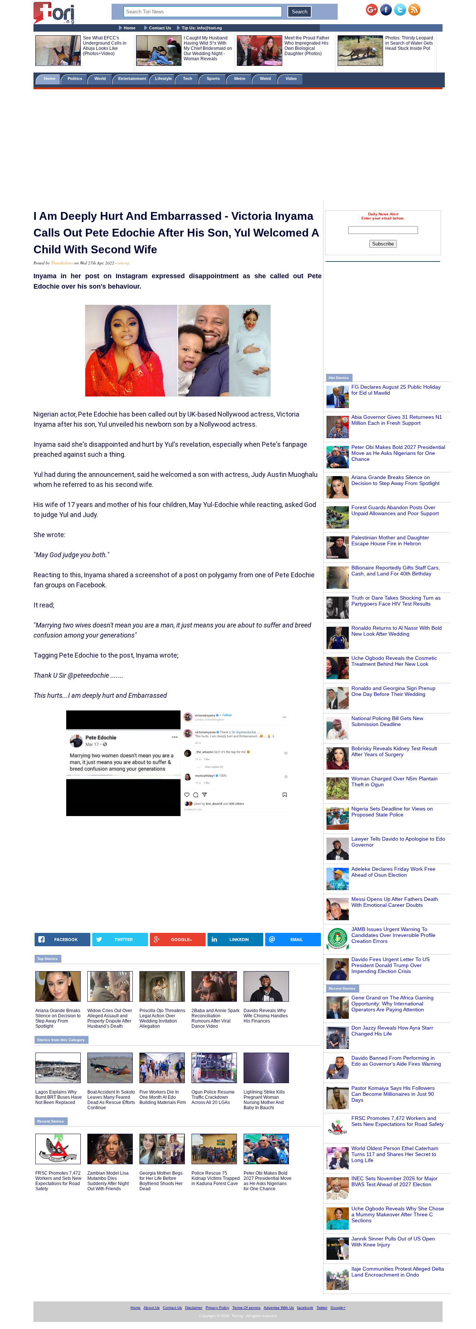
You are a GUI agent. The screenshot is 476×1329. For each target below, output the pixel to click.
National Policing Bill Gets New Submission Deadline (387, 721)
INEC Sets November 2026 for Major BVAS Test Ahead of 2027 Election (394, 1181)
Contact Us (160, 28)
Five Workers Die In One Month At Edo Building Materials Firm (162, 1097)
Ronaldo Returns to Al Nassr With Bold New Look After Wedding (396, 631)
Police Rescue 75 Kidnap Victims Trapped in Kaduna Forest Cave (216, 1178)
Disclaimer (193, 1308)
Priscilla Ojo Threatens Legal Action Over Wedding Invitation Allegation (162, 1018)
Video (291, 78)
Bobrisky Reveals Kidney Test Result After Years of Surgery (394, 751)
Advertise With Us (279, 1308)
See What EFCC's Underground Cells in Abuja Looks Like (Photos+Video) (104, 45)
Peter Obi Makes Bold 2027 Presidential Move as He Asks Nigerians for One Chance (398, 453)
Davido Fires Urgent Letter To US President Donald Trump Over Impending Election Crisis (390, 965)
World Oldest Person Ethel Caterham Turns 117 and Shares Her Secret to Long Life (394, 1154)
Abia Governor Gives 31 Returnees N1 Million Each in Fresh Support (396, 420)
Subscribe (383, 244)
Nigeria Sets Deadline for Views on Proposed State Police (392, 812)
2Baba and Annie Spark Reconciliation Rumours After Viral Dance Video (215, 1018)
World (101, 78)
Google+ (338, 1308)
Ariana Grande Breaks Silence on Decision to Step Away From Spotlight (395, 480)
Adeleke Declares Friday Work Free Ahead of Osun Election (393, 872)
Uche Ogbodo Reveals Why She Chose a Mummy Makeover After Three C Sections (397, 1214)
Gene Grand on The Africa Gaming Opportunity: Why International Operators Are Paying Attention (392, 1003)
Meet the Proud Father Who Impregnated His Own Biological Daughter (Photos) (306, 45)
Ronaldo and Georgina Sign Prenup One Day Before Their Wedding (393, 691)
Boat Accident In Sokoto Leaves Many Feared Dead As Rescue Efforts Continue (111, 1099)
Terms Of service (246, 1308)
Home (129, 28)
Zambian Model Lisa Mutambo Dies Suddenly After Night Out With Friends (108, 1181)
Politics (75, 78)
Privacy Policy (217, 1308)
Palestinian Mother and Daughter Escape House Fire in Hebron (390, 540)
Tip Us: (202, 28)
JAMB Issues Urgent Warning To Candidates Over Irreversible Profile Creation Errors (393, 935)
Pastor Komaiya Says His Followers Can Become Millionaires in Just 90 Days (393, 1094)
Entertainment (132, 78)
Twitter (321, 1308)
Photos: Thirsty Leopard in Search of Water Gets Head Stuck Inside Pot (409, 43)
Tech (188, 78)
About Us (152, 1308)
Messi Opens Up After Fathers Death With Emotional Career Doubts (394, 902)
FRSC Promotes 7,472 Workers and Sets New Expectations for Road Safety (397, 1121)
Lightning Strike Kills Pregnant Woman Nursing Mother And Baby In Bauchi (264, 1099)
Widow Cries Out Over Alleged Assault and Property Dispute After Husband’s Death (109, 1018)
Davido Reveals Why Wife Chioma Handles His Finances (266, 1016)
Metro (240, 78)
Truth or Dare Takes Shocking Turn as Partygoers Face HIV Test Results (396, 601)
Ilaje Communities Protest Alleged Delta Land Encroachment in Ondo (397, 1272)
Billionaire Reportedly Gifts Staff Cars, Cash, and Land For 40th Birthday (395, 571)
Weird (266, 78)
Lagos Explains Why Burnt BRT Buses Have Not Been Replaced (58, 1097)
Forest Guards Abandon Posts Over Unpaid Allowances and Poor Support (395, 510)
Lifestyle (163, 78)
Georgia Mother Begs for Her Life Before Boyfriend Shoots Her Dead (161, 1181)
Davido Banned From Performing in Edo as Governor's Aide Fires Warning (396, 1061)
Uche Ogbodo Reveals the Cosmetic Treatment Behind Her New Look (394, 661)
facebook (305, 1308)
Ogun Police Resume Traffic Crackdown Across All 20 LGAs (213, 1097)
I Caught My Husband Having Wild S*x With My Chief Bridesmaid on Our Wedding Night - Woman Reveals (208, 48)
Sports (213, 78)
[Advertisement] (238, 146)
